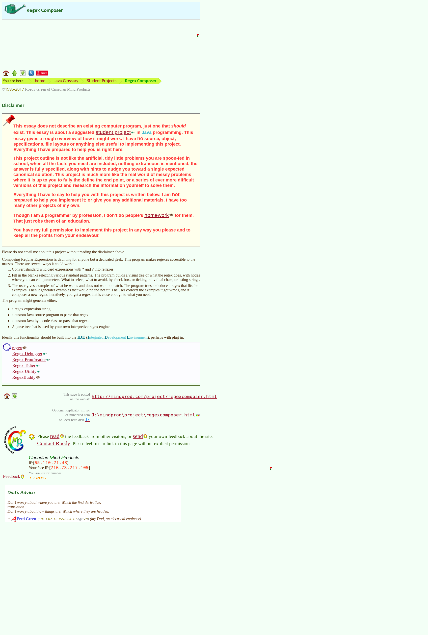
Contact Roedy (53, 443)
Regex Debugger (27, 353)
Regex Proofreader (29, 359)
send (138, 436)
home (40, 81)
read (54, 436)
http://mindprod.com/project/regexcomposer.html (154, 396)
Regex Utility (24, 371)
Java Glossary (66, 81)
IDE (81, 337)
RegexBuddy (23, 377)
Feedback (11, 476)
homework (156, 215)
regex (17, 347)
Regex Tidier (23, 365)
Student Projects (101, 81)
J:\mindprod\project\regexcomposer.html (143, 414)
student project (113, 132)
